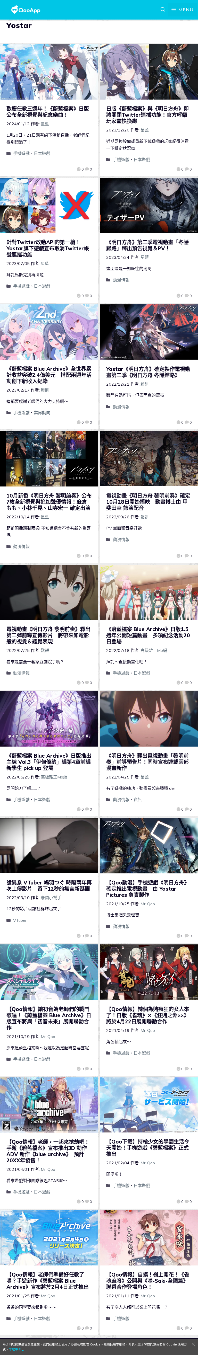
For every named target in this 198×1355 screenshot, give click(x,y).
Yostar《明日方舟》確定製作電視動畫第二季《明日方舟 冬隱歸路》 (148, 372)
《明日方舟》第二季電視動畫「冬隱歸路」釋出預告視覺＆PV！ (147, 245)
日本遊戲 (42, 153)
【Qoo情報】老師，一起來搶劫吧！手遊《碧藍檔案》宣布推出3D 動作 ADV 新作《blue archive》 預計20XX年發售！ (47, 1151)
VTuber (20, 920)
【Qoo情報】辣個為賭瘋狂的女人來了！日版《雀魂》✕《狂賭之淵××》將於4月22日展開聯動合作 (147, 1015)
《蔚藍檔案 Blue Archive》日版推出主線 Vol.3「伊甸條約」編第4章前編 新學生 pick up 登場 (51, 761)
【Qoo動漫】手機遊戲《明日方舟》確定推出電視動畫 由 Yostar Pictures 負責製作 (147, 888)
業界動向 (42, 412)
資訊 (138, 799)
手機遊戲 (21, 153)
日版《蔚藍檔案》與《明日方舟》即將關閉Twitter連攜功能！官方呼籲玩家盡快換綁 (147, 114)
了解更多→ (16, 1350)
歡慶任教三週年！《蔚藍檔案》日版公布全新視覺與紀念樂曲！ (47, 111)
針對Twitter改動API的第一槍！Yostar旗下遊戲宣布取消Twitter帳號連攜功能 (47, 248)
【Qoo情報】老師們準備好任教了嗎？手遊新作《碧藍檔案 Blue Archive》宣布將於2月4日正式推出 (47, 1280)
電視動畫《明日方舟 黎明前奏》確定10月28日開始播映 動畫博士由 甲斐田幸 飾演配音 (148, 501)
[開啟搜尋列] (163, 9)
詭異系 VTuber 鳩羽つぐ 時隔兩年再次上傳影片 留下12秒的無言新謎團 (49, 885)
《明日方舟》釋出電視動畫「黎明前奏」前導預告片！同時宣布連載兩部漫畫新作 (147, 761)
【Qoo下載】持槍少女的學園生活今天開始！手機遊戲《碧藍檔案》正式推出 (147, 1147)
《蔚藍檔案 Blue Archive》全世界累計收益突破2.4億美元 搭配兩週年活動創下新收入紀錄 (49, 375)
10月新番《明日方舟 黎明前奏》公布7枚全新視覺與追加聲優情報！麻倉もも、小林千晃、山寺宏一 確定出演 (49, 501)
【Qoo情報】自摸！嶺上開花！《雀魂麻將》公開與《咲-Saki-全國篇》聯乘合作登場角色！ (147, 1280)
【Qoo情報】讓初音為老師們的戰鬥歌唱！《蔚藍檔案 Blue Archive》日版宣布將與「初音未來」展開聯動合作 (48, 1018)
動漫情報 (121, 279)
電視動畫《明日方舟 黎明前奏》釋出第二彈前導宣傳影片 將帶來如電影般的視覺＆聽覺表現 (48, 635)
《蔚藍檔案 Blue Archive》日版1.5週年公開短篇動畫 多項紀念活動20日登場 (148, 635)
